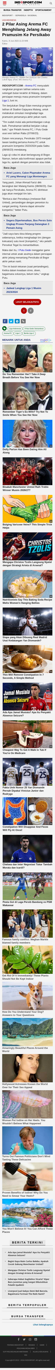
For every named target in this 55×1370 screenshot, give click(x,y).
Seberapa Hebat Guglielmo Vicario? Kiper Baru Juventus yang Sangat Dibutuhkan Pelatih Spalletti (28, 1282)
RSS (25, 1355)
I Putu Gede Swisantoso (34, 329)
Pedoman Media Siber (26, 1348)
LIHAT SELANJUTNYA (27, 302)
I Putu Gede (24, 250)
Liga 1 (5, 100)
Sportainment (43, 10)
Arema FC (30, 85)
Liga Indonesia (15, 329)
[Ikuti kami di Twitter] (24, 1340)
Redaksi (31, 1345)
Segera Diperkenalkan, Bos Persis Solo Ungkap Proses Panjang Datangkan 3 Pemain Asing (29, 224)
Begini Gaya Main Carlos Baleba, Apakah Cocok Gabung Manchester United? (28, 1263)
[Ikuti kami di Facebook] (18, 1340)
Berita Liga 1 (29, 333)
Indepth (28, 10)
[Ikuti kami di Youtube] (35, 1340)
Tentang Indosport (15, 1345)
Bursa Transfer (12, 10)
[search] (51, 3)
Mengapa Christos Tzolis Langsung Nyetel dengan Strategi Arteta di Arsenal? (29, 1271)
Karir (42, 1345)
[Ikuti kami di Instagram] (30, 1340)
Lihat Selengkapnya (43, 1324)
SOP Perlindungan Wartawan (15, 1352)
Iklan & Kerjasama (40, 1352)
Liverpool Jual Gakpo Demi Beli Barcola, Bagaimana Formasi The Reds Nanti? (28, 1292)
